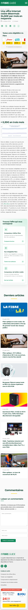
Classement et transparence (15, 46)
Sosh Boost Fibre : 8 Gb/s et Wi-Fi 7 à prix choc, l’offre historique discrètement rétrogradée (14, 414)
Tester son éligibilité (7, 577)
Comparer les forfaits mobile (9, 582)
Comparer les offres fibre (8, 574)
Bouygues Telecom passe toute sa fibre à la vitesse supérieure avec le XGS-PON (13, 384)
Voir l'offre (12, 605)
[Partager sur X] (6, 26)
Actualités (7, 9)
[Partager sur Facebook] (2, 26)
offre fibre (6, 204)
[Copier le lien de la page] (18, 26)
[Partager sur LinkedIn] (10, 26)
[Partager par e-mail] (14, 26)
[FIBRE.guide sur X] (5, 566)
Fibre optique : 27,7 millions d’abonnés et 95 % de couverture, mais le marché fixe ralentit (14, 355)
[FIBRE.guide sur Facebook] (2, 566)
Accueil (2, 9)
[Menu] (26, 3)
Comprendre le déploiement (9, 579)
